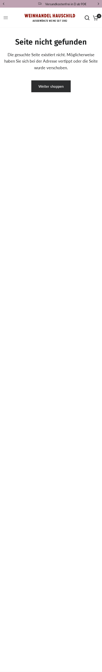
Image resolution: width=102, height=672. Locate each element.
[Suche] (87, 18)
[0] (94, 18)
